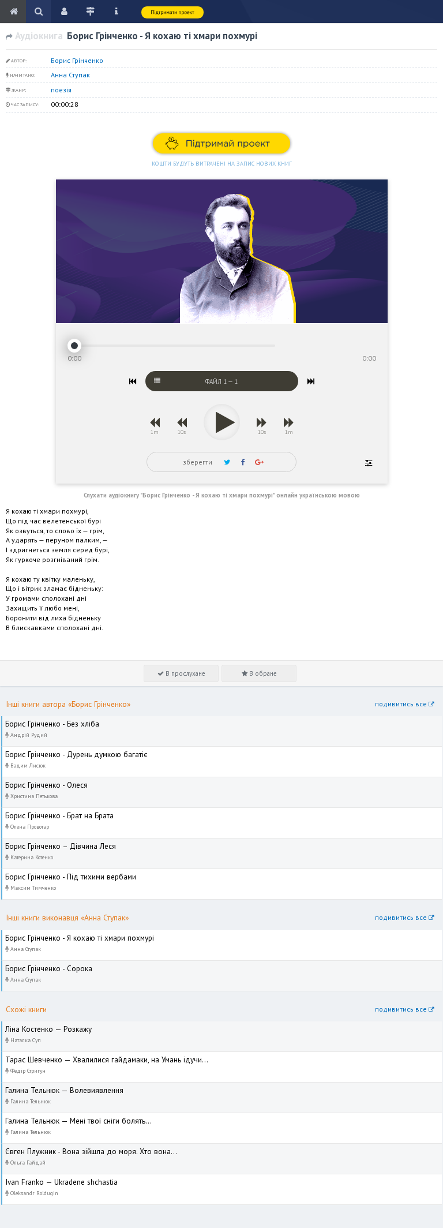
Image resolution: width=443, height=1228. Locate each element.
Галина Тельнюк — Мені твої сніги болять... (70, 1118)
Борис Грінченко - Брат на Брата (53, 812)
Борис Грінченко (77, 60)
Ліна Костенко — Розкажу (42, 1026)
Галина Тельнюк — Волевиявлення (57, 1087)
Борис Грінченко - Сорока (42, 965)
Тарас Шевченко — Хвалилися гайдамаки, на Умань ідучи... (98, 1057)
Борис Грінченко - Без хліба (46, 721)
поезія (61, 89)
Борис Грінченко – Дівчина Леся (54, 843)
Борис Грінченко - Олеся (41, 782)
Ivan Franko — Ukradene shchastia (56, 1179)
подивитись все (402, 703)
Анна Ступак (70, 74)
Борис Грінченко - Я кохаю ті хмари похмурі (71, 935)
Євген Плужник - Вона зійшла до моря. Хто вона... (82, 1148)
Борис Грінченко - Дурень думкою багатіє (69, 751)
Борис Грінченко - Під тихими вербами (64, 874)
